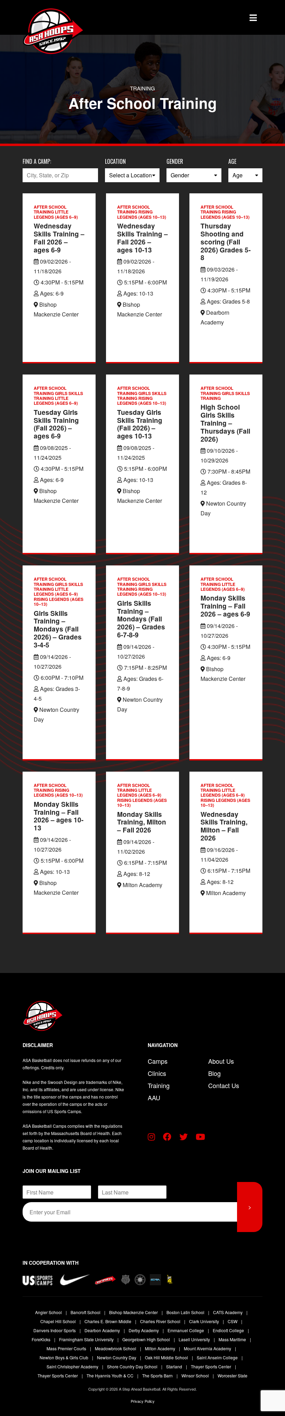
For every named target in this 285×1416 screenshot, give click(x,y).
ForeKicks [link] (41, 1339)
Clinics (157, 1073)
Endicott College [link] (229, 1330)
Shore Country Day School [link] (132, 1366)
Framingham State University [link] (87, 1339)
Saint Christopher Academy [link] (73, 1366)
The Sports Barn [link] (158, 1375)
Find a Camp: (37, 161)
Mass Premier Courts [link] (67, 1348)
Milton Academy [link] (160, 1348)
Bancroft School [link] (86, 1312)
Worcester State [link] (232, 1375)
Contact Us (223, 1085)
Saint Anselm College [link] (218, 1357)
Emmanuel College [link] (186, 1330)
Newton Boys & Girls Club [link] (64, 1357)
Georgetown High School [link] (146, 1339)
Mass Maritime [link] (233, 1339)
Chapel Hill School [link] (58, 1321)
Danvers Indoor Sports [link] (55, 1330)
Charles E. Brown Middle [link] (108, 1321)
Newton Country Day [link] (117, 1357)
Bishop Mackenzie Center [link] (134, 1312)
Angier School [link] (49, 1312)
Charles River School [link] (160, 1321)
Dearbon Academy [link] (102, 1330)
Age (232, 161)
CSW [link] (233, 1321)
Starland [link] (174, 1366)
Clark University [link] (204, 1321)
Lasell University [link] (195, 1339)
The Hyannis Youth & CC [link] (111, 1375)
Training (159, 1085)
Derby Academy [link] (144, 1330)
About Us (221, 1060)
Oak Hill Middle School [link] (167, 1357)
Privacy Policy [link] (143, 1401)
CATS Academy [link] (228, 1312)
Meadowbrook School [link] (116, 1348)
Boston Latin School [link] (185, 1312)
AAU (154, 1097)
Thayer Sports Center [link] (211, 1366)
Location (115, 161)
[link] (38, 31)
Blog (214, 1073)
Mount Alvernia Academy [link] (208, 1348)
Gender (174, 161)
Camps (158, 1060)
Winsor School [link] (195, 1375)
